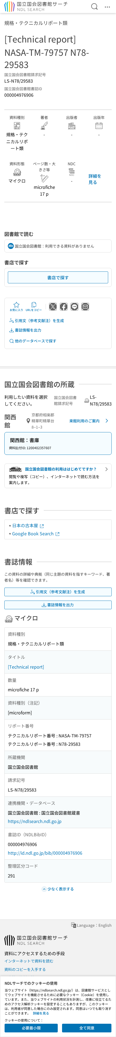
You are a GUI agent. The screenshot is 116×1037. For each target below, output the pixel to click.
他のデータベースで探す (35, 340)
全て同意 (86, 1027)
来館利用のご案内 (84, 420)
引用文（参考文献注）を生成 (39, 320)
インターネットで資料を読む (28, 961)
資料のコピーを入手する (25, 969)
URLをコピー (34, 310)
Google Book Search (33, 533)
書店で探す (58, 277)
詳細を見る (94, 179)
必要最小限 (31, 1027)
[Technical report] (26, 666)
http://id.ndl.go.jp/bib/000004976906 (45, 853)
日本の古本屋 (25, 525)
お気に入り (16, 310)
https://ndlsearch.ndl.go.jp (35, 821)
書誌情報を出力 (28, 330)
